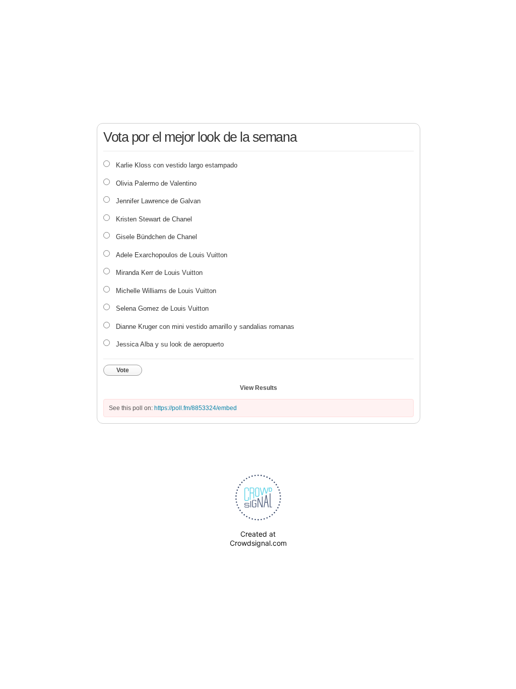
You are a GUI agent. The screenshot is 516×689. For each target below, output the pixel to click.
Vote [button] (122, 370)
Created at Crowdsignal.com (258, 538)
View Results (258, 387)
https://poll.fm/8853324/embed (195, 408)
